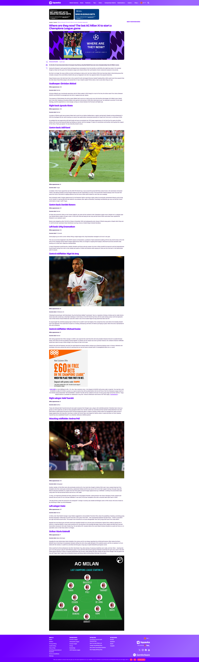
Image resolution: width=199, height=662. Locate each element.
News (81, 3)
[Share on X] (47, 68)
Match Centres (74, 3)
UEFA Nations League (74, 650)
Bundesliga (72, 648)
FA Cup (71, 646)
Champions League (74, 641)
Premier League (73, 639)
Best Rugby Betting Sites (96, 649)
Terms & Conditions (54, 654)
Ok (131, 659)
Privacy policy (141, 659)
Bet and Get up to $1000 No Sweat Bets (60, 13)
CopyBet (112, 646)
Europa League (73, 643)
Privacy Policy (53, 643)
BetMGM (112, 641)
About (50, 639)
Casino (130, 3)
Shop (136, 3)
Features (87, 3)
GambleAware (114, 394)
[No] (197, 659)
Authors (51, 641)
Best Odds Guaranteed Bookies (98, 647)
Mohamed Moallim (53, 61)
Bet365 (112, 639)
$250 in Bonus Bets (85, 14)
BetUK (111, 643)
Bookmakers (121, 3)
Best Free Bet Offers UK (96, 643)
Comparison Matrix (110, 3)
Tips (94, 3)
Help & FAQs (52, 648)
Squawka (51, 22)
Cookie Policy (52, 646)
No (135, 659)
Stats (100, 3)
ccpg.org (53, 18)
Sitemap (51, 656)
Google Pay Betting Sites (96, 645)
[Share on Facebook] (47, 65)
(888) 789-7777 (65, 17)
